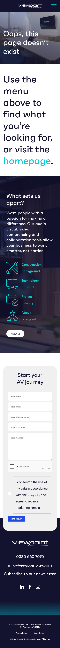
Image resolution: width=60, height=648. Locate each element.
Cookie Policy (38, 633)
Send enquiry (16, 519)
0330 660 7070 (30, 556)
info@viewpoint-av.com (30, 565)
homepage (27, 161)
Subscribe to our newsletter (30, 573)
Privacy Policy (34, 495)
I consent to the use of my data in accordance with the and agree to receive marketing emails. (32, 495)
